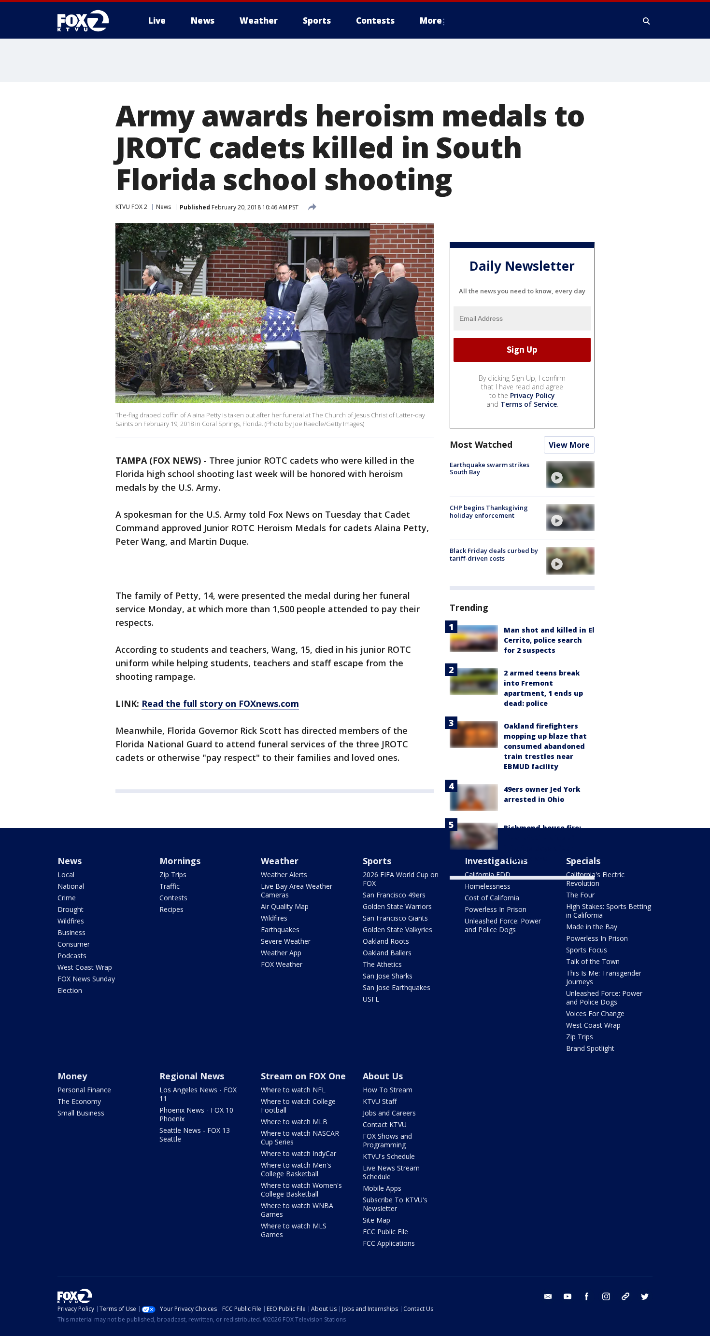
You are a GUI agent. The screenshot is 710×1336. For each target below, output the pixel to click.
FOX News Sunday (86, 978)
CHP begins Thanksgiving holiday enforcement (489, 511)
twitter (645, 1296)
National (70, 886)
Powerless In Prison (495, 909)
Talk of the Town (593, 961)
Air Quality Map (285, 906)
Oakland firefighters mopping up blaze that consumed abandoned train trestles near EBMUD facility (545, 746)
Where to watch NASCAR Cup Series (300, 1137)
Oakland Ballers (387, 952)
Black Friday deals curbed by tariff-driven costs (494, 554)
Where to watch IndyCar (298, 1153)
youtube (567, 1296)
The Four (580, 894)
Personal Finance (84, 1089)
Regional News (191, 1076)
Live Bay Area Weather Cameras (296, 890)
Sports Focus (586, 949)
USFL (371, 999)
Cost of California (492, 897)
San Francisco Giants (395, 918)
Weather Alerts (284, 874)
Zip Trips (172, 874)
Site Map (376, 1220)
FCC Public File (385, 1231)
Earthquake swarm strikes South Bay (489, 468)
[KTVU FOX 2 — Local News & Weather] (89, 20)
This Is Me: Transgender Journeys (603, 977)
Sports (377, 861)
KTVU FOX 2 (131, 207)
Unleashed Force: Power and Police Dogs (503, 925)
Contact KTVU (385, 1124)
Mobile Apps (382, 1188)
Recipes (171, 909)
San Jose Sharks (387, 975)
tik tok (625, 1296)
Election (69, 990)
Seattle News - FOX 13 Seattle (194, 1134)
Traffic (169, 886)
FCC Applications (389, 1243)
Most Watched (481, 444)
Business (71, 932)
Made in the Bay (591, 926)
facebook (587, 1296)
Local (65, 874)
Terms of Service (528, 404)
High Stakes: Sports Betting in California (608, 911)
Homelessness (488, 886)
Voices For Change (595, 1013)
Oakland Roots (386, 941)
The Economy (79, 1101)
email (548, 1296)
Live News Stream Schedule (391, 1172)
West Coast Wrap (84, 967)
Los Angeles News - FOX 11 (198, 1094)
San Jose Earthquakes (396, 987)
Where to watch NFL (293, 1089)
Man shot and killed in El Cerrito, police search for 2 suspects (549, 640)
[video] (570, 474)
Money (72, 1076)
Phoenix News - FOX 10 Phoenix (196, 1114)
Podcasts (71, 955)
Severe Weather (286, 941)
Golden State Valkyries (397, 929)
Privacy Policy (532, 395)
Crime (66, 897)
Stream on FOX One (303, 1076)
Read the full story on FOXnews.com (220, 703)
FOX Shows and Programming (387, 1140)
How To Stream (387, 1089)
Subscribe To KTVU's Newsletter (395, 1204)
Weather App (281, 952)
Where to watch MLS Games (294, 1230)
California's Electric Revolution (595, 879)
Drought (70, 909)
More (431, 20)
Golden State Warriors (397, 906)
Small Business (80, 1112)
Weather (279, 861)
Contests (173, 897)
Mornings (179, 861)
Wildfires (70, 920)
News (163, 207)
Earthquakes (280, 929)
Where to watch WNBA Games (297, 1210)
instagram (606, 1296)
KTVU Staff (380, 1101)
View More (569, 445)
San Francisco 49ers (394, 894)
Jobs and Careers (389, 1112)
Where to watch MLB (294, 1121)
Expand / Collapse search (647, 21)
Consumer (73, 944)
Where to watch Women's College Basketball (301, 1189)
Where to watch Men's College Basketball (296, 1169)
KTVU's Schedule (389, 1156)
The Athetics (382, 964)
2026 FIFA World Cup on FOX (401, 879)
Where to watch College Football (298, 1106)
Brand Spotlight (590, 1048)
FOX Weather (281, 964)
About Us (383, 1076)
